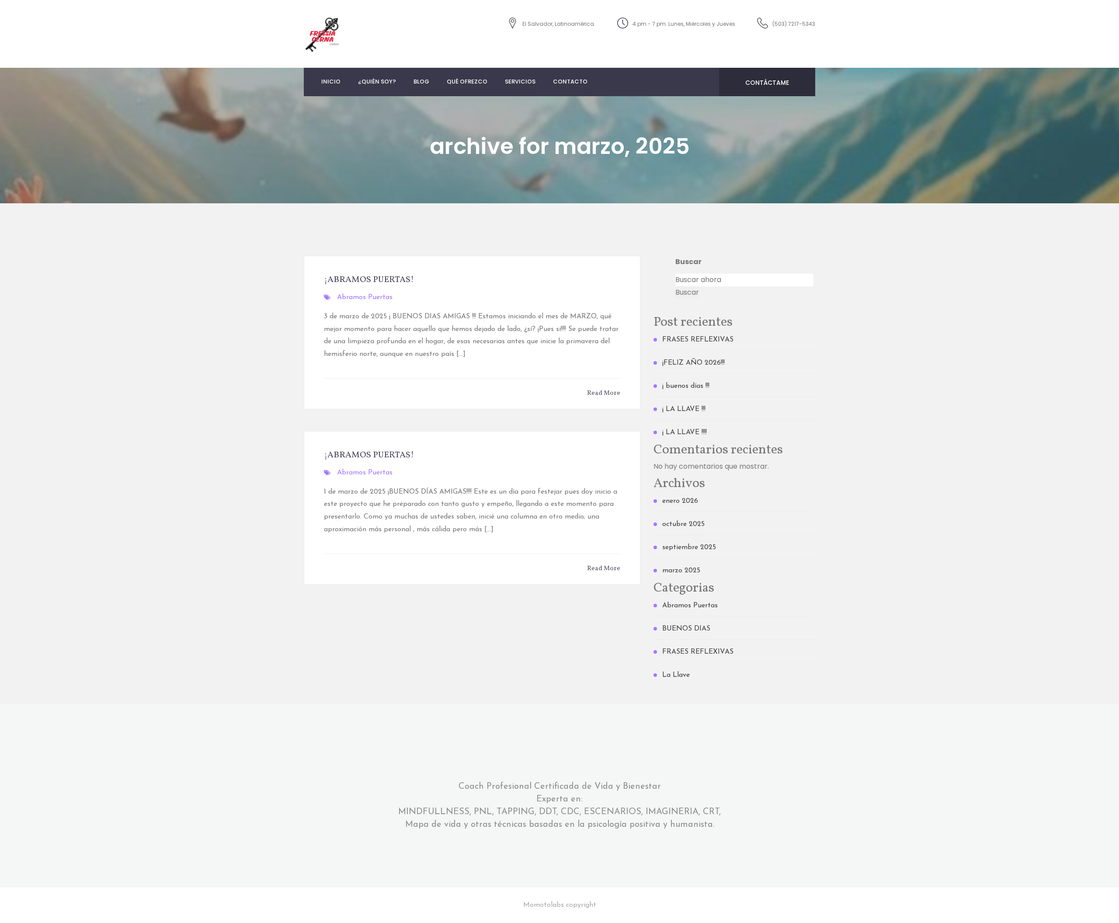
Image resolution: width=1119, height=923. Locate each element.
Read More (603, 393)
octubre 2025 (683, 524)
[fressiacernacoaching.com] (322, 33)
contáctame (767, 82)
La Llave (676, 675)
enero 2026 (680, 501)
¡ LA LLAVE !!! (683, 409)
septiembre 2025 (689, 547)
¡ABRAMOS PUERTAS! (369, 280)
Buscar (688, 262)
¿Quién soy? (377, 81)
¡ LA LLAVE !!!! (684, 432)
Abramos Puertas (365, 297)
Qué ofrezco (467, 81)
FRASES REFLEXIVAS (697, 339)
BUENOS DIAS (686, 628)
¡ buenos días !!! (685, 386)
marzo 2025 (681, 570)
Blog (421, 81)
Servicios (520, 81)
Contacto (570, 81)
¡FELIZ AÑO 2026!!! (693, 362)
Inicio (331, 81)
